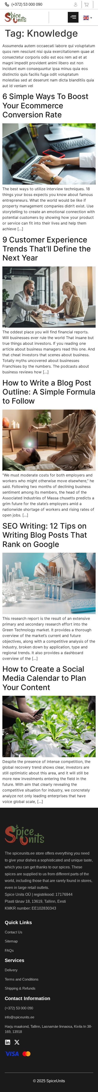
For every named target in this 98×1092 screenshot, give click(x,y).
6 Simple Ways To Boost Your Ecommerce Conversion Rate (45, 105)
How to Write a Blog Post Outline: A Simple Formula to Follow (48, 392)
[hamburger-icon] (73, 17)
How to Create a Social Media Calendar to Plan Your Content (44, 678)
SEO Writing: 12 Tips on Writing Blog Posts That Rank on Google (44, 535)
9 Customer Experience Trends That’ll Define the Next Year (46, 249)
